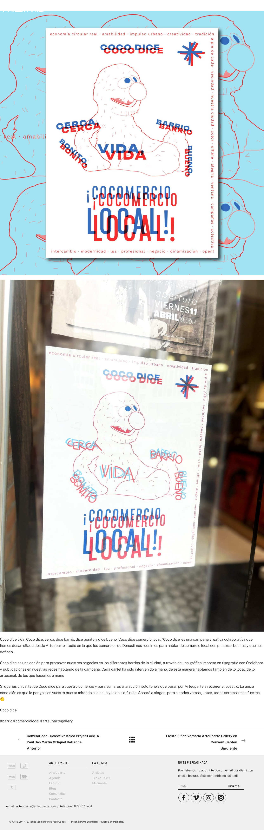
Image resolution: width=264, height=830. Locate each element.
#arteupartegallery (56, 721)
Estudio (54, 783)
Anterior (64, 741)
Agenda (54, 778)
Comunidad (57, 793)
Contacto (55, 799)
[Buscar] (246, 7)
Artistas (98, 772)
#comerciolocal (26, 721)
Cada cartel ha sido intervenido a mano (134, 669)
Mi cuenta (99, 783)
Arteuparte (57, 772)
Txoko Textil (101, 778)
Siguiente (201, 741)
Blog (52, 788)
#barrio (6, 721)
